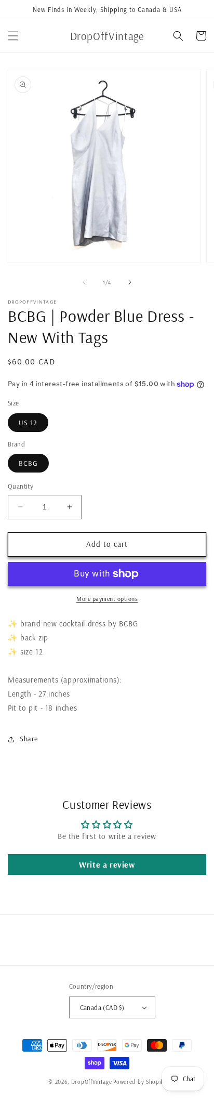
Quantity (20, 486)
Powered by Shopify (139, 1081)
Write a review (107, 864)
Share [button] (29, 738)
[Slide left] (84, 282)
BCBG (28, 463)
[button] (13, 35)
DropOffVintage (91, 1081)
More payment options (107, 598)
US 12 (28, 422)
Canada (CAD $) (102, 1007)
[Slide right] (129, 282)
